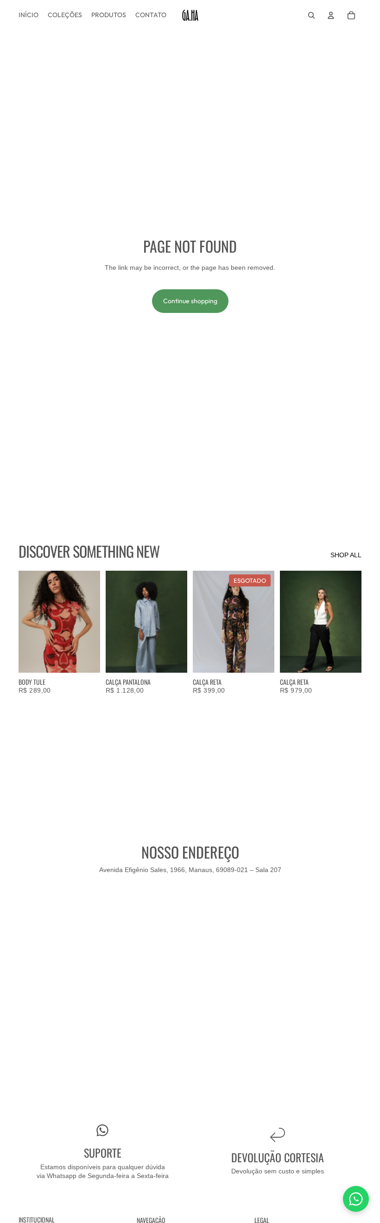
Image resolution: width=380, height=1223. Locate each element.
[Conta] (331, 15)
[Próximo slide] (90, 622)
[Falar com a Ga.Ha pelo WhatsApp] (356, 1199)
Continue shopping (190, 301)
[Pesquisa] (311, 15)
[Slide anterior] (29, 622)
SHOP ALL (345, 555)
